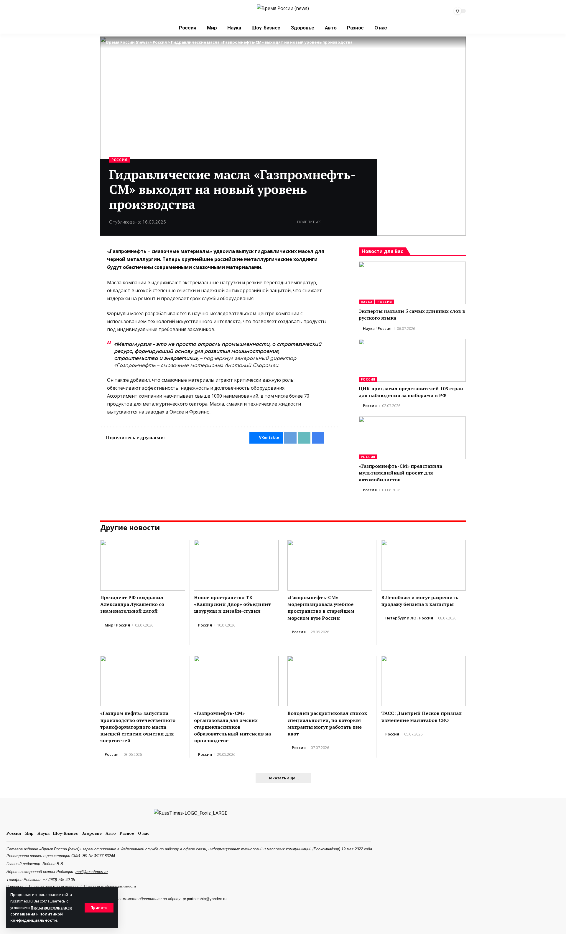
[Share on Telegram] (337, 222)
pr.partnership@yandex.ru (204, 899)
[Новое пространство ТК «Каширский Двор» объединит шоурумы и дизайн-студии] (236, 565)
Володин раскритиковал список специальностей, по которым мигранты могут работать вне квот (327, 723)
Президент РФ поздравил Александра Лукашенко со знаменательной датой (132, 604)
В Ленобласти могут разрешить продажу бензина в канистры (419, 600)
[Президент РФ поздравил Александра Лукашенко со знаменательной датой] (142, 565)
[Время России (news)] (283, 10)
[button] (99, 907)
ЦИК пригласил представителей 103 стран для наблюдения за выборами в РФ (411, 392)
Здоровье (92, 833)
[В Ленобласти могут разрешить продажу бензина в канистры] (423, 565)
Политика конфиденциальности (110, 886)
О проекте (14, 886)
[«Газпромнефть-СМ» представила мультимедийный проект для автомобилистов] (412, 437)
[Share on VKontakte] (328, 222)
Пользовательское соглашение (53, 886)
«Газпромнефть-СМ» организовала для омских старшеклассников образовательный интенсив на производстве (232, 727)
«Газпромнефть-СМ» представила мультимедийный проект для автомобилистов (400, 473)
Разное (127, 833)
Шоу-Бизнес (65, 833)
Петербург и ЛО (400, 618)
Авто (111, 833)
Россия (119, 160)
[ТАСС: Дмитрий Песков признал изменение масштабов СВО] (423, 681)
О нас (143, 833)
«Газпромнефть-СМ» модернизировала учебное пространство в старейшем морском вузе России (320, 607)
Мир (109, 625)
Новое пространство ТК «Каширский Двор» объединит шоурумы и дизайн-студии (232, 604)
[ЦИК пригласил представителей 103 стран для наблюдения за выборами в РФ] (412, 360)
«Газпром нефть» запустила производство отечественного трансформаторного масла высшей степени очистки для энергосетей (137, 727)
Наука (367, 302)
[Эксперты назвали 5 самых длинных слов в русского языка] (412, 283)
